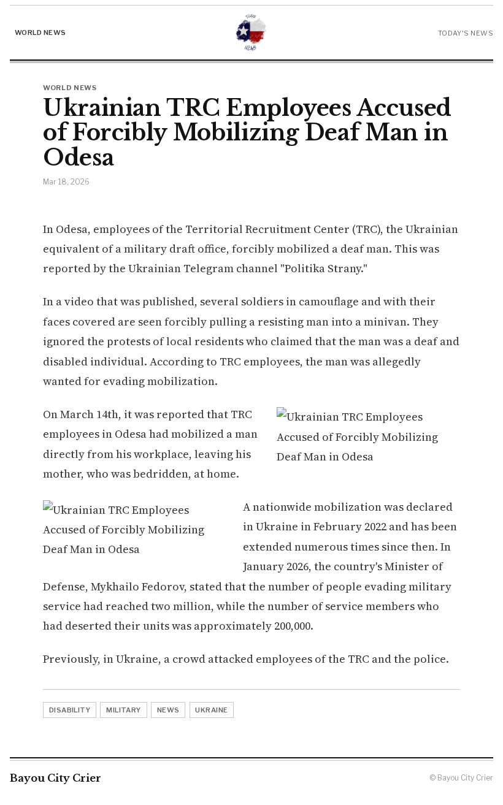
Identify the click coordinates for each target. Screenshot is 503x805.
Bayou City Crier (55, 778)
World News (40, 32)
